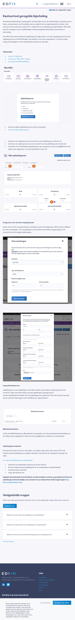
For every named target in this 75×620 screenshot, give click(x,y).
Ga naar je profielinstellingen (18, 61)
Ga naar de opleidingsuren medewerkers (18, 460)
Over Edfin (42, 577)
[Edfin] (9, 4)
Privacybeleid (43, 582)
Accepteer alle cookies (62, 603)
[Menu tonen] (61, 4)
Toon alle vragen (8, 541)
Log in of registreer (15, 56)
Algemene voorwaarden (47, 580)
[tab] (37, 515)
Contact (41, 587)
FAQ (40, 590)
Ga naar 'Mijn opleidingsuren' (18, 130)
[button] (37, 515)
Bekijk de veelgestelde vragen (61, 10)
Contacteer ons (10, 506)
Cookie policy (43, 585)
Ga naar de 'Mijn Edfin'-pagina (19, 59)
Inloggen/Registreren (51, 4)
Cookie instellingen (45, 603)
